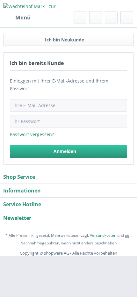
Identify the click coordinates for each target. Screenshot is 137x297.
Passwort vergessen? (32, 134)
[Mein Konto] (111, 17)
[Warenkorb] (126, 17)
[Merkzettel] (95, 17)
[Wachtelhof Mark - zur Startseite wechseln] (35, 5)
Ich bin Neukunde (64, 40)
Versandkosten (103, 235)
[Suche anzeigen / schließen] (80, 17)
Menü (23, 17)
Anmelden (65, 151)
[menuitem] (17, 17)
